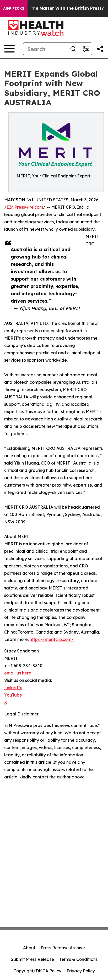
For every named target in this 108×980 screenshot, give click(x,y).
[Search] (73, 49)
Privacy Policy (81, 970)
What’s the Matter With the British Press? (59, 8)
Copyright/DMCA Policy (37, 970)
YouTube (13, 695)
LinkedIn (13, 687)
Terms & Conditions (78, 959)
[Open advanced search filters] (85, 49)
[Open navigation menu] (9, 49)
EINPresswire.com (25, 207)
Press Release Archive (63, 947)
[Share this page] (100, 49)
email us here (17, 673)
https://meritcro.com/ (52, 639)
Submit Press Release (32, 959)
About (29, 947)
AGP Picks (13, 8)
